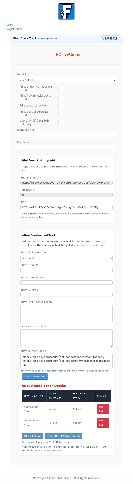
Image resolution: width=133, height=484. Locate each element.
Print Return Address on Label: (36, 97)
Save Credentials (35, 376)
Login (9, 25)
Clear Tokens (32, 436)
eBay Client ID (29, 265)
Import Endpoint (30, 177)
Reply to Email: (26, 130)
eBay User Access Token (36, 302)
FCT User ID (27, 190)
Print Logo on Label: (33, 105)
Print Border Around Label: (33, 113)
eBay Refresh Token (33, 326)
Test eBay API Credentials (63, 436)
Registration (14, 29)
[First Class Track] (66, 11)
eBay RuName (29, 290)
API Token (26, 202)
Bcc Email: (23, 142)
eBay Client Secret (32, 277)
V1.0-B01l (109, 38)
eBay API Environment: (34, 252)
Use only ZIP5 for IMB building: (34, 122)
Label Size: (23, 74)
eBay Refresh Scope (33, 351)
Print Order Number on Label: (35, 88)
